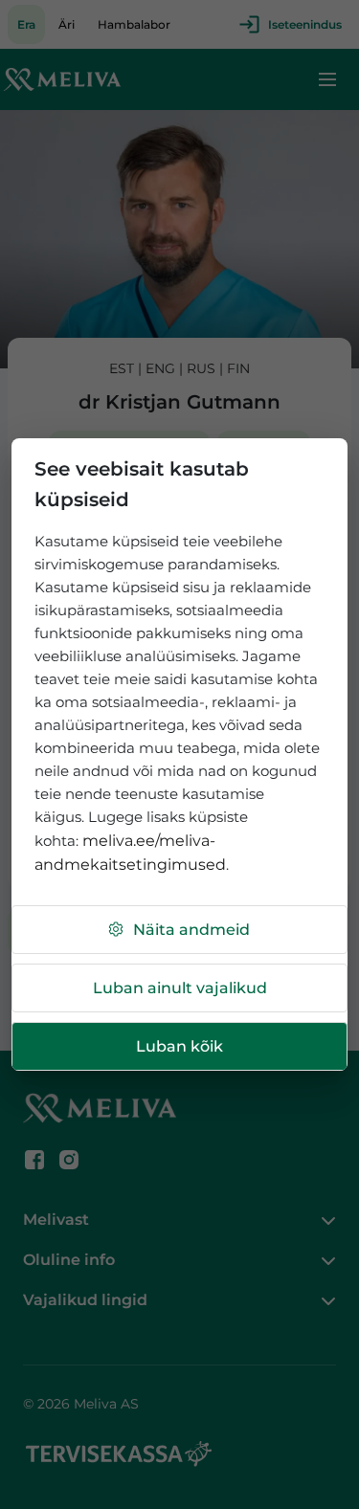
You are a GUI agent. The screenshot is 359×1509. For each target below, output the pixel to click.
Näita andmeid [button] (191, 930)
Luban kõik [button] (179, 1046)
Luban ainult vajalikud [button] (180, 988)
